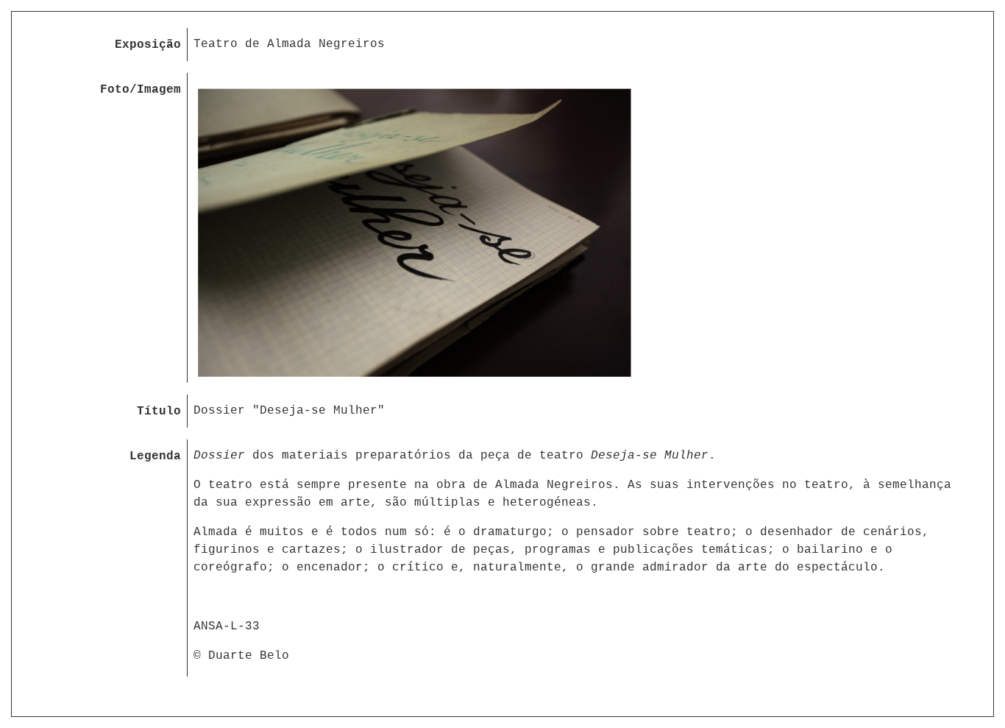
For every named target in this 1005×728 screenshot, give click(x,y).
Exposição (148, 45)
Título (159, 411)
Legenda (155, 456)
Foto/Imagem (140, 89)
